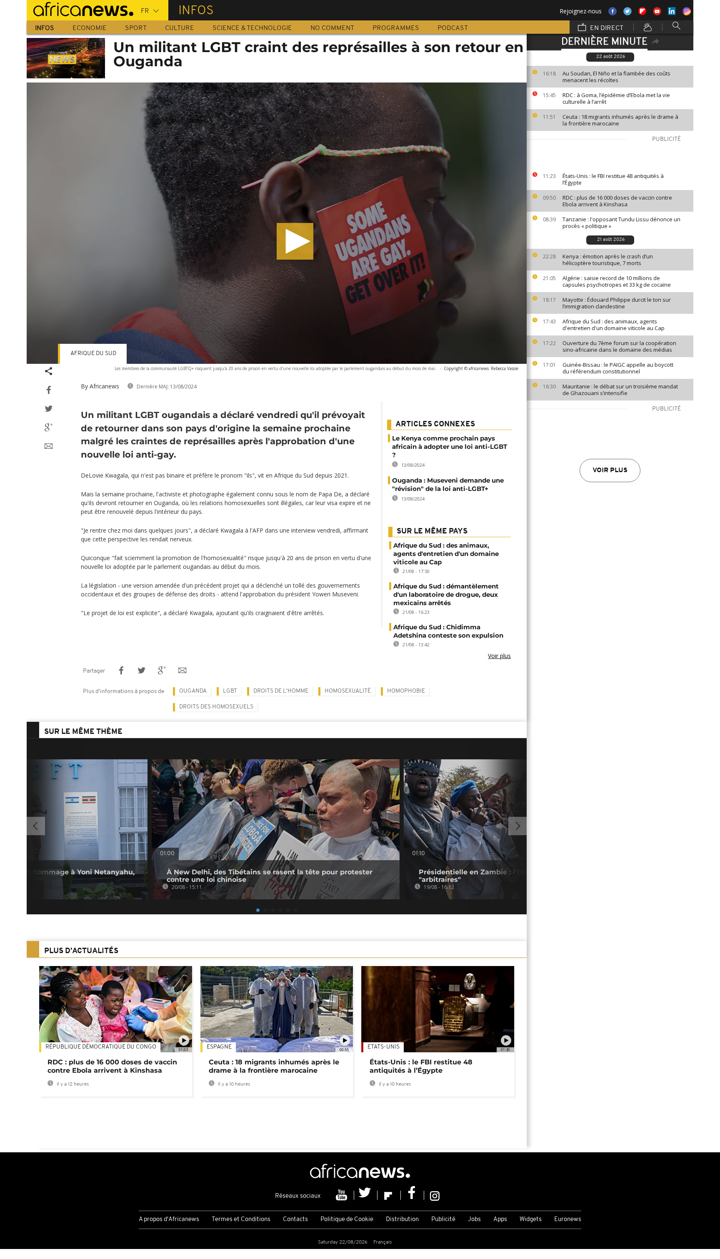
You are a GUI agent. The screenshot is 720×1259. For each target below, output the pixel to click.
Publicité (443, 1219)
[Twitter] (366, 1195)
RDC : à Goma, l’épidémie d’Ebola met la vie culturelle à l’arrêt (616, 98)
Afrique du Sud (93, 353)
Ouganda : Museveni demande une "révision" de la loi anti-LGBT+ (448, 484)
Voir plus (610, 470)
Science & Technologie (252, 28)
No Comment (332, 28)
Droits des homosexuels (216, 707)
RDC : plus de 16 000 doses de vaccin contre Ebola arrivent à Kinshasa (617, 201)
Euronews (567, 1219)
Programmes (395, 28)
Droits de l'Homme (280, 691)
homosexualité (348, 691)
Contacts (295, 1219)
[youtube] (342, 1195)
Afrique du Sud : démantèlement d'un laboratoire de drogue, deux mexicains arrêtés (446, 594)
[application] (277, 223)
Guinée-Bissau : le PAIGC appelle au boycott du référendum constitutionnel (617, 368)
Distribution (402, 1219)
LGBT (230, 691)
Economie (89, 28)
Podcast (453, 28)
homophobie (406, 691)
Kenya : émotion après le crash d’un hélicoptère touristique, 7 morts (607, 259)
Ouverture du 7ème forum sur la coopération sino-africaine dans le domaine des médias (619, 346)
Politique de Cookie (346, 1219)
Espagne (219, 1047)
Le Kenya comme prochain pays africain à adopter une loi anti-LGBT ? (449, 446)
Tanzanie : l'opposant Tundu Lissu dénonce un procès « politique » (621, 222)
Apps (500, 1219)
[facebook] (412, 1195)
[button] (295, 241)
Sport (136, 28)
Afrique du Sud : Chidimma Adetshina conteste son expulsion (448, 631)
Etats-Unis (384, 1047)
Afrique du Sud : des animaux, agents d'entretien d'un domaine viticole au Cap (613, 324)
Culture (179, 28)
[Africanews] (80, 8)
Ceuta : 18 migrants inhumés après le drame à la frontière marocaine (620, 120)
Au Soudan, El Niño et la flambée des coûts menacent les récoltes (616, 76)
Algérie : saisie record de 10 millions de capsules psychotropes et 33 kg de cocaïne (616, 281)
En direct (605, 28)
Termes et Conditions (241, 1219)
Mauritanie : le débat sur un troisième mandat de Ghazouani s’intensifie (620, 389)
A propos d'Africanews (169, 1219)
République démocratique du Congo (100, 1047)
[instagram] (434, 1195)
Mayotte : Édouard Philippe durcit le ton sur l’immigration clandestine (616, 303)
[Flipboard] (389, 1195)
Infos (44, 28)
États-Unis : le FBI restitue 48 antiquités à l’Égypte (613, 179)
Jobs (474, 1219)
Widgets (531, 1219)
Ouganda (193, 691)
